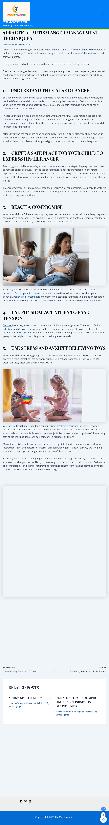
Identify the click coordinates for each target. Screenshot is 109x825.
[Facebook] (21, 801)
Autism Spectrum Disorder (30, 698)
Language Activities (36, 703)
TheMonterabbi (15, 22)
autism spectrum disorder (57, 53)
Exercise (7, 325)
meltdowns (93, 53)
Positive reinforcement (25, 296)
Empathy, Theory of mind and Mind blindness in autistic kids (76, 702)
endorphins (26, 332)
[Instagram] (30, 801)
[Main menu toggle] (103, 14)
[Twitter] (25, 801)
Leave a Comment (17, 703)
